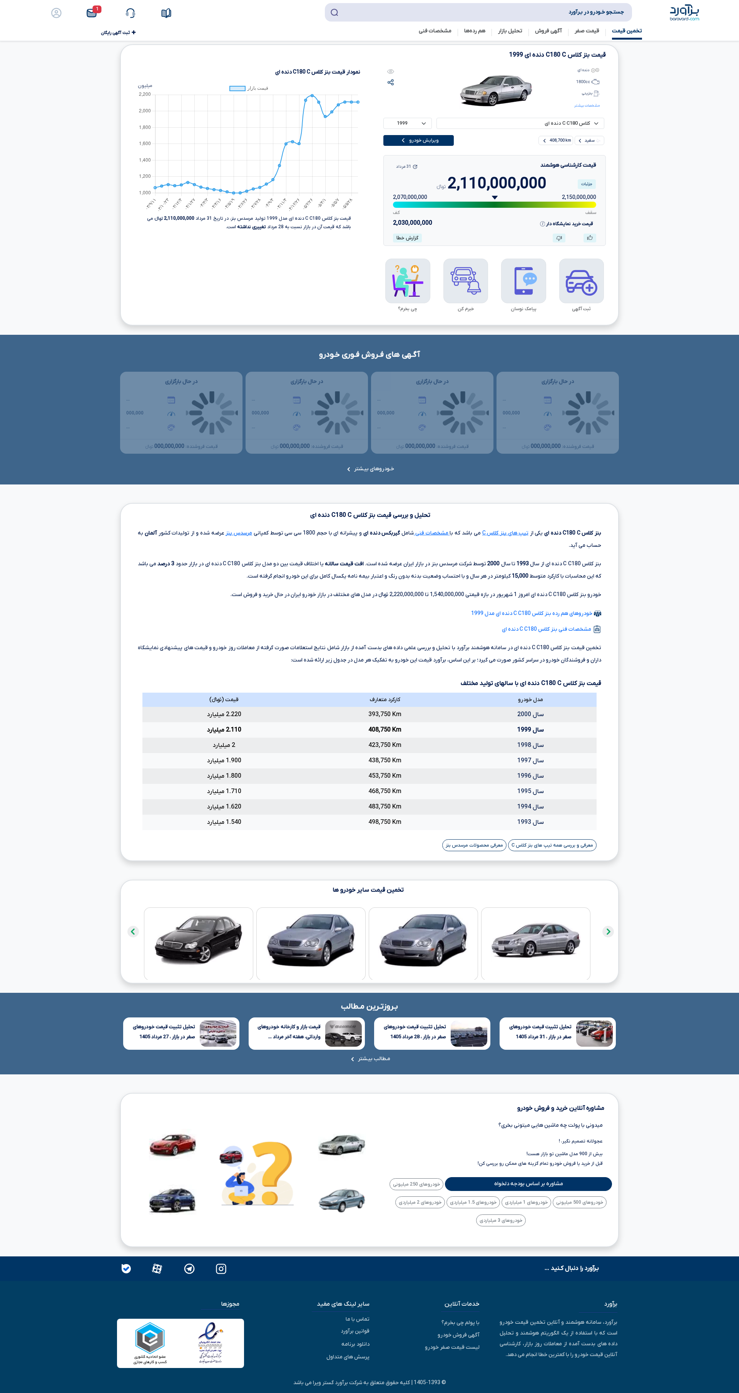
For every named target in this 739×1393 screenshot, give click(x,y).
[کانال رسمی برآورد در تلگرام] (189, 1268)
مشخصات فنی (432, 533)
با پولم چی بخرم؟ (460, 1322)
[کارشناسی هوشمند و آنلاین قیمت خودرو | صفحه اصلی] (685, 12)
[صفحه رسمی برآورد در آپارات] (156, 1268)
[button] (96, 13)
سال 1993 (530, 822)
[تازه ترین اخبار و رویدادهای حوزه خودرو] (168, 13)
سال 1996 (530, 776)
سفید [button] (589, 140)
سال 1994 (530, 807)
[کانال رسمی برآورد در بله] (126, 1268)
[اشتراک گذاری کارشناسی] (390, 82)
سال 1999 (530, 730)
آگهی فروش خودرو (459, 1335)
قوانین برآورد (355, 1331)
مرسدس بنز (239, 533)
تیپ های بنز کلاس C (505, 533)
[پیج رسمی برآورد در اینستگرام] (220, 1268)
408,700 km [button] (560, 140)
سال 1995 (530, 791)
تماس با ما (358, 1319)
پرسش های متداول (348, 1357)
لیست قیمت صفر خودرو (452, 1347)
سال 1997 (530, 761)
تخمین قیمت (627, 31)
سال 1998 (530, 745)
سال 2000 (530, 714)
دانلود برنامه (355, 1344)
